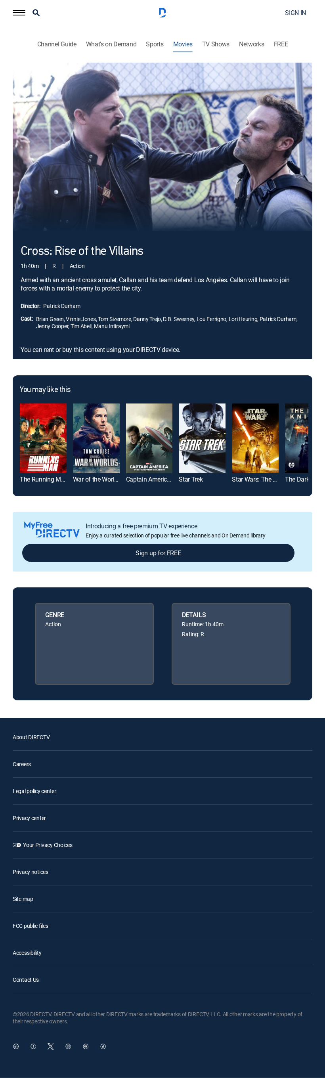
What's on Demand (111, 44)
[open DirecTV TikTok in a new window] (103, 1046)
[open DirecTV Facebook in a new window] (33, 1046)
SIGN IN (295, 12)
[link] (43, 438)
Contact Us (26, 979)
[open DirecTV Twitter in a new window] (51, 1046)
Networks (251, 44)
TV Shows (215, 44)
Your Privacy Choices (47, 845)
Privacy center (29, 818)
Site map (23, 898)
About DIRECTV (31, 737)
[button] (19, 12)
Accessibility (27, 952)
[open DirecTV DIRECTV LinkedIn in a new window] (16, 1046)
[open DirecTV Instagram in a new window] (68, 1046)
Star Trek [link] (191, 479)
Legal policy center (34, 791)
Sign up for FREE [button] (158, 553)
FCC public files (30, 925)
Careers (22, 764)
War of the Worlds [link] (97, 479)
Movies (183, 44)
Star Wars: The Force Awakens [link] (273, 479)
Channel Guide (56, 44)
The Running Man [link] (44, 479)
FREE (281, 44)
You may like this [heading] (45, 390)
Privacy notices (30, 872)
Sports (154, 44)
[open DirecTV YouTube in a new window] (85, 1046)
